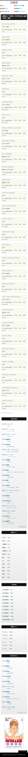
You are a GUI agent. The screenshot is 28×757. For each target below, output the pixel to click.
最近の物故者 (14, 418)
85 (16, 29)
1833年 (6, 367)
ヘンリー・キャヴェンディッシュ (9, 205)
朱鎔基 (7, 465)
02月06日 (10, 367)
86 (16, 302)
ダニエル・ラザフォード (7, 270)
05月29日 (10, 341)
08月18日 (10, 380)
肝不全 (3, 541)
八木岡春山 (8, 702)
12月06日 (10, 185)
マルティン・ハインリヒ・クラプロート (10, 257)
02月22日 (10, 250)
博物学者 (4, 65)
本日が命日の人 (14, 655)
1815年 (6, 250)
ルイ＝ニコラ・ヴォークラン (8, 348)
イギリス (4, 44)
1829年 (6, 341)
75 (16, 55)
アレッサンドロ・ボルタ (7, 309)
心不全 (3, 537)
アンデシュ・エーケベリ (7, 218)
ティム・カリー (9, 424)
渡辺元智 (8, 444)
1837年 (6, 393)
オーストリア (5, 304)
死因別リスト (5, 8)
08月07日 (10, 94)
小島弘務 (7, 485)
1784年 (6, 107)
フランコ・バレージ (10, 506)
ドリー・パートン (10, 429)
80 (16, 211)
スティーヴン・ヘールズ (7, 75)
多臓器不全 (5, 550)
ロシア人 (4, 648)
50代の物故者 (5, 603)
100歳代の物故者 (6, 619)
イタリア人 (5, 645)
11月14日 (10, 354)
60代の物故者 (5, 606)
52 (16, 341)
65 (16, 42)
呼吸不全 (4, 554)
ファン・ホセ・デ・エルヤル (8, 140)
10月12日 (10, 302)
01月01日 (10, 263)
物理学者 (8, 39)
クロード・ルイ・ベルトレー (8, 283)
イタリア (4, 317)
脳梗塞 (3, 547)
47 (16, 224)
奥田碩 (7, 470)
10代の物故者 (5, 589)
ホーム (3, 5)
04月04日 (10, 393)
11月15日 (10, 276)
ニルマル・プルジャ (10, 511)
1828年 (6, 328)
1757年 (6, 68)
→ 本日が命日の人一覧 (21, 712)
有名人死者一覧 (5, 11)
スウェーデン (5, 109)
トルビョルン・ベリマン (7, 101)
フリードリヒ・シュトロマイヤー (9, 374)
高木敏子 (7, 475)
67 (16, 354)
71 (16, 276)
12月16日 (10, 198)
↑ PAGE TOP (22, 751)
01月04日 (10, 81)
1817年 (6, 263)
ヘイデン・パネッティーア (12, 449)
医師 (7, 130)
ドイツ (3, 31)
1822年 (6, 289)
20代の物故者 (5, 593)
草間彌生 (8, 459)
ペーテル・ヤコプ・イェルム (8, 231)
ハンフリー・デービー (7, 335)
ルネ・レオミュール (6, 62)
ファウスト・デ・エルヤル (8, 361)
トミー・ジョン (9, 454)
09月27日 (10, 406)
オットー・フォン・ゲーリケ (8, 23)
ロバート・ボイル (6, 36)
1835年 (6, 380)
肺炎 (3, 557)
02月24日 (10, 211)
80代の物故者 (5, 613)
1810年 (6, 211)
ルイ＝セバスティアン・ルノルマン (10, 387)
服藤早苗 (8, 521)
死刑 (3, 577)
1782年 (6, 94)
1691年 (6, 42)
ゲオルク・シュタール (7, 49)
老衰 (3, 564)
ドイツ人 (4, 642)
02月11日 (10, 224)
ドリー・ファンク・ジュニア (12, 490)
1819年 (6, 276)
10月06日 (10, 172)
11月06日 (10, 289)
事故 (3, 570)
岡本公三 (8, 516)
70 (16, 133)
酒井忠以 (7, 671)
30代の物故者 (5, 596)
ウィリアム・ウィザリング (8, 166)
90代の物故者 (5, 616)
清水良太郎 (8, 500)
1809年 (6, 198)
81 (16, 393)
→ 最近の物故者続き (21, 526)
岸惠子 (7, 480)
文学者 (8, 325)
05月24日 (10, 55)
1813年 (6, 224)
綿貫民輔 (8, 439)
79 (16, 367)
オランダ (4, 161)
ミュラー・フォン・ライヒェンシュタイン (11, 296)
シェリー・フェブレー (11, 434)
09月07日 (10, 159)
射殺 (3, 574)
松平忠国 (7, 681)
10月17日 (10, 68)
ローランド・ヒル (9, 686)
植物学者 (4, 156)
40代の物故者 (5, 599)
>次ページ (10, 412)
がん (3, 560)
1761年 (6, 81)
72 (16, 185)
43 (16, 146)
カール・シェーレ (6, 114)
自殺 (3, 567)
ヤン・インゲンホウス (7, 153)
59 (16, 172)
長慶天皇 (7, 666)
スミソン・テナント (6, 244)
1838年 (6, 406)
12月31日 (10, 42)
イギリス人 (5, 635)
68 (16, 237)
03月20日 (10, 133)
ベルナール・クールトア (7, 400)
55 (16, 198)
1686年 (6, 29)
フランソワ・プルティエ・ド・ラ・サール (11, 127)
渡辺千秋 (7, 696)
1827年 (6, 315)
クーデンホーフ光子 (10, 707)
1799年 (6, 159)
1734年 (6, 55)
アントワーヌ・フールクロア (8, 192)
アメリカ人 (5, 632)
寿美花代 (7, 495)
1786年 (6, 120)
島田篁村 (7, 691)
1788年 (6, 133)
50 (16, 107)
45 (16, 120)
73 (16, 94)
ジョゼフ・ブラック (6, 179)
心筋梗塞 (4, 544)
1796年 (6, 146)
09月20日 (10, 146)
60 (16, 380)
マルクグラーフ (5, 88)
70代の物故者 (5, 609)
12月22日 (10, 328)
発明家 (7, 26)
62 (16, 406)
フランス (4, 70)
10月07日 (10, 237)
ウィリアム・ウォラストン (8, 322)
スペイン (4, 148)
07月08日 (10, 107)
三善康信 (7, 661)
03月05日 (10, 315)
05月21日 (10, 29)
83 (16, 315)
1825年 (6, 302)
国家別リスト (14, 626)
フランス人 (5, 638)
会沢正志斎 (8, 676)
